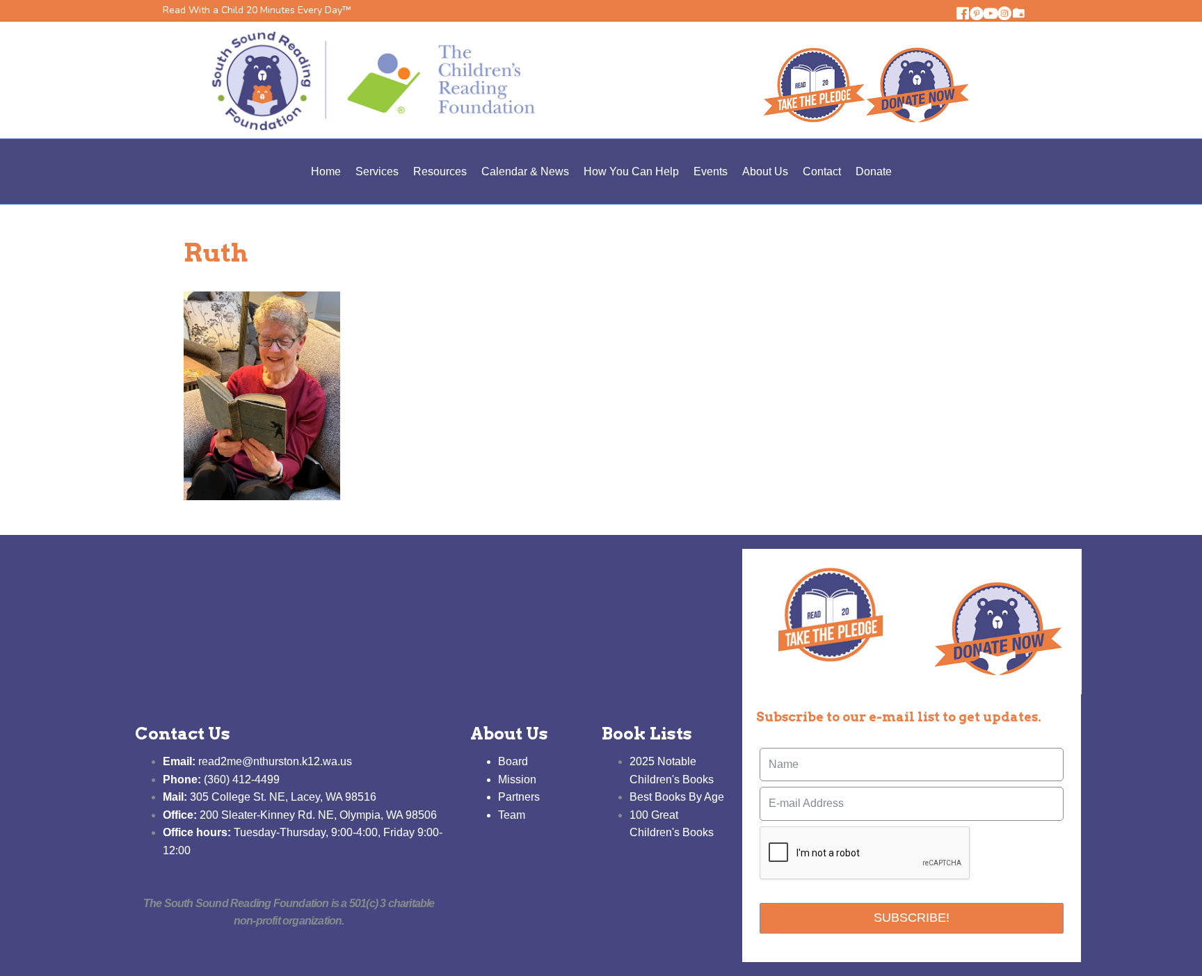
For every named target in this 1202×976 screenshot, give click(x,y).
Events (711, 171)
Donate (874, 171)
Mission (517, 779)
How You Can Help (631, 171)
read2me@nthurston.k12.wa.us (257, 761)
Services (377, 171)
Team (511, 815)
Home (326, 171)
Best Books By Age (677, 797)
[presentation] (865, 853)
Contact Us (182, 733)
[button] (963, 13)
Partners (519, 797)
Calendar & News (525, 171)
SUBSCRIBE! (911, 918)
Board (513, 761)
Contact (822, 171)
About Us (765, 171)
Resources (440, 171)
